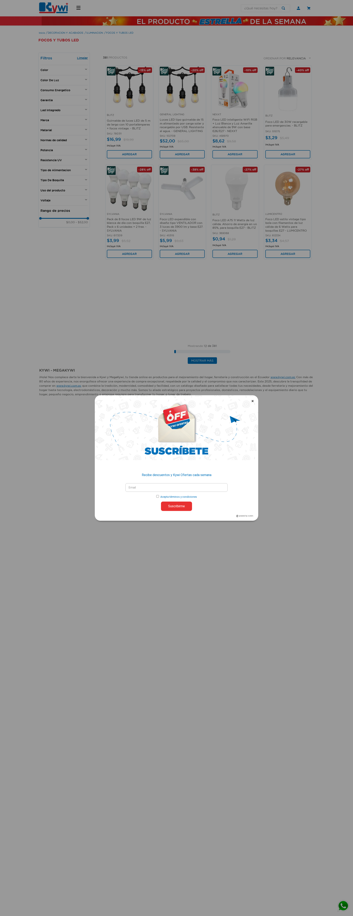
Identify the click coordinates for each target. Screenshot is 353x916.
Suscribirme (176, 506)
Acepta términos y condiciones (178, 496)
